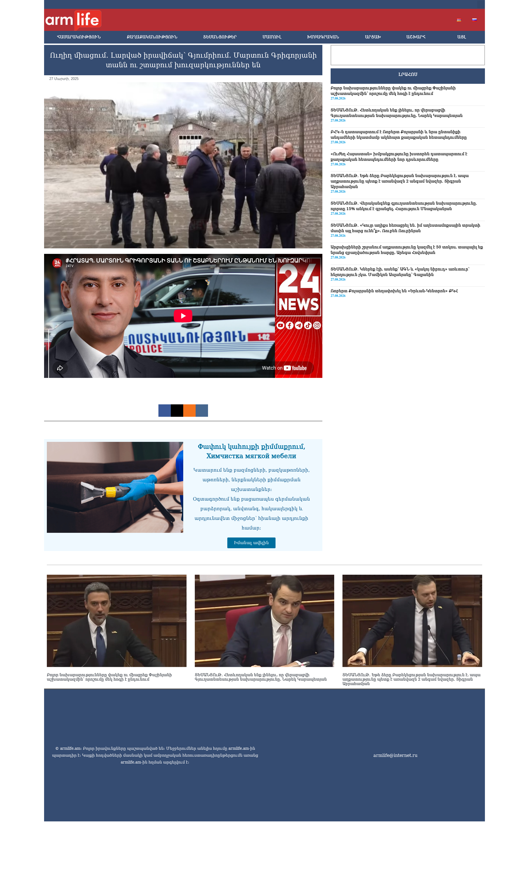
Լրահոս (407, 74)
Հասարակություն (79, 37)
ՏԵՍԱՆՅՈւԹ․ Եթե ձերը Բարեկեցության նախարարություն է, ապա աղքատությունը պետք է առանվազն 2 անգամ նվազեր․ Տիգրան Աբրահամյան (400, 181)
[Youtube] (436, 4)
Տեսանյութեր (220, 37)
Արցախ (373, 37)
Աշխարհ (415, 37)
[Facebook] (418, 4)
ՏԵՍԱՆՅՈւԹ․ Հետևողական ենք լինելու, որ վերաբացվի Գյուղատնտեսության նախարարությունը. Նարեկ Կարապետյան (261, 677)
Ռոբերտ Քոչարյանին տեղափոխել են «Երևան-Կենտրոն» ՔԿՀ (394, 291)
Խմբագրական (323, 37)
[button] (481, 4)
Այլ (461, 37)
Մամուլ (272, 37)
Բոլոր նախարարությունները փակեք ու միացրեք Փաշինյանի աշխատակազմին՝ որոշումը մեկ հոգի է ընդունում (109, 677)
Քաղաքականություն (152, 37)
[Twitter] (427, 4)
